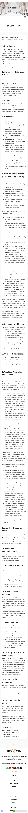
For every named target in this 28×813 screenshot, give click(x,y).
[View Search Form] (25, 17)
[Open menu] (3, 18)
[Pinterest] (16, 1)
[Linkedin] (14, 1)
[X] (11, 1)
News (14, 805)
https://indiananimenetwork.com (15, 39)
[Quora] (15, 1)
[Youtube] (13, 768)
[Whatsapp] (7, 768)
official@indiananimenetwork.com (15, 41)
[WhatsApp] (17, 1)
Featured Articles (14, 796)
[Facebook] (10, 1)
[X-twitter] (21, 768)
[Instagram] (12, 1)
